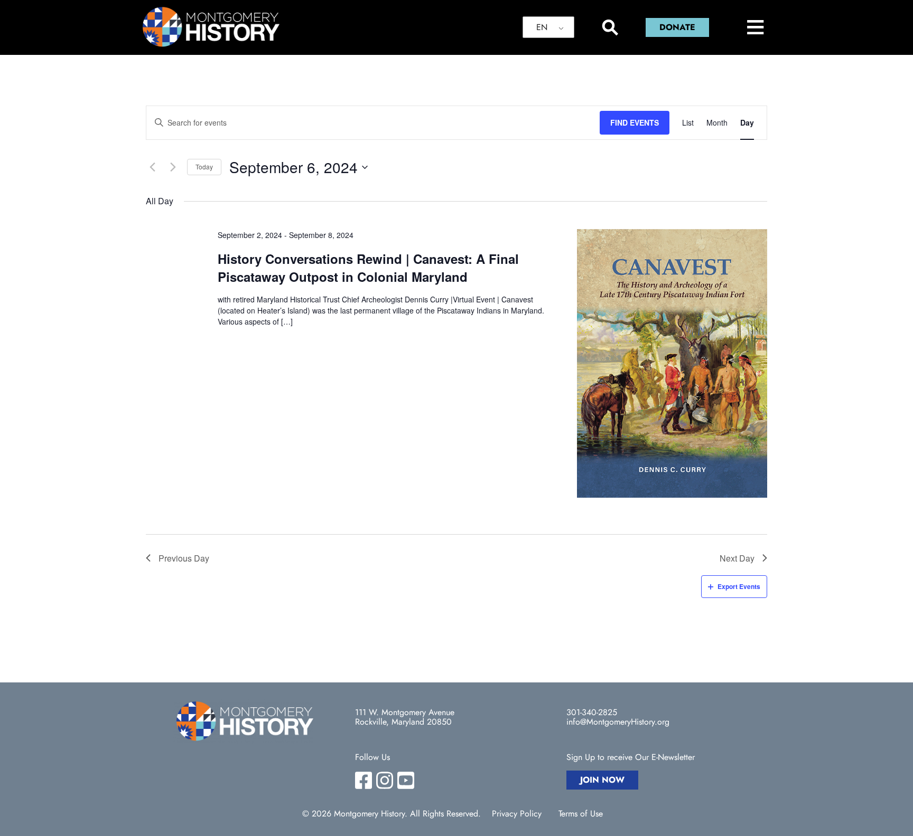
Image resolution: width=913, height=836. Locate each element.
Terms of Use (580, 814)
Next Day (737, 558)
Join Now (602, 780)
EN (541, 27)
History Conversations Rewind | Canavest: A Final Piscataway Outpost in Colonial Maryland (368, 268)
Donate (677, 27)
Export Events (739, 586)
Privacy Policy (517, 814)
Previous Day (184, 558)
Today (204, 166)
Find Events (634, 122)
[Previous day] (152, 167)
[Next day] (172, 167)
